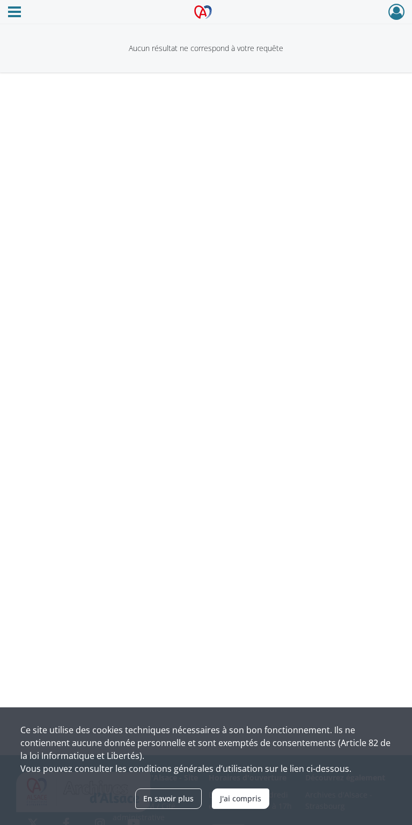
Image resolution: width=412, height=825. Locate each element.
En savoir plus (168, 798)
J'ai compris (240, 798)
